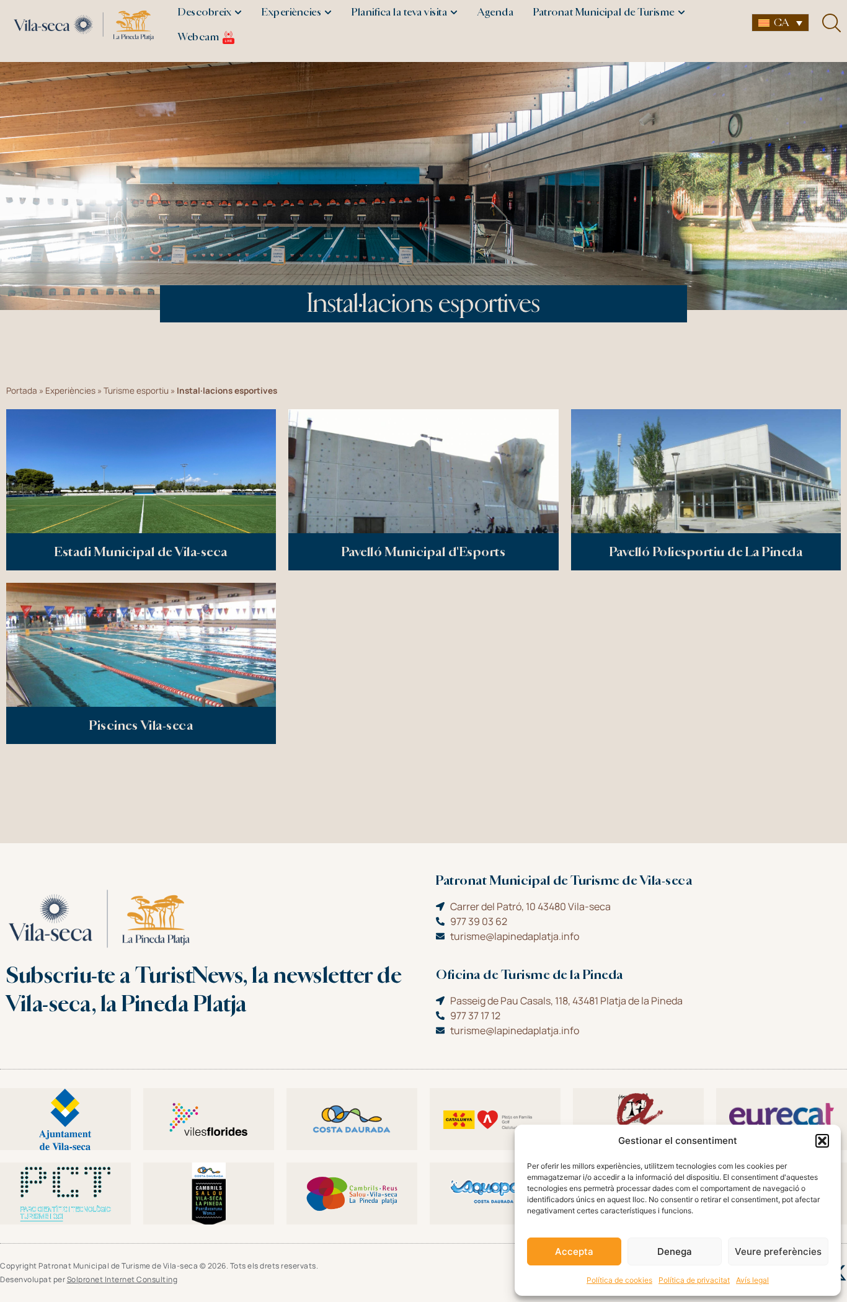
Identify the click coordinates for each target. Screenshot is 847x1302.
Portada (21, 390)
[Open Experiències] (328, 12)
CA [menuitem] (781, 22)
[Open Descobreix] (238, 12)
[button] (822, 1141)
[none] (780, 23)
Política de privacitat (694, 1280)
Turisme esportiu (136, 390)
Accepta (574, 1251)
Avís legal (752, 1280)
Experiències (70, 390)
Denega (674, 1251)
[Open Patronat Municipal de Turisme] (681, 12)
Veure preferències (778, 1251)
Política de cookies (619, 1280)
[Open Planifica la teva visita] (454, 12)
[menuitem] (780, 23)
